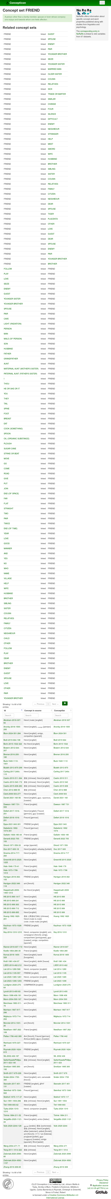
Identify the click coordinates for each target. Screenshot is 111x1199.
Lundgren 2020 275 (62, 984)
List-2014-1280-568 (12, 969)
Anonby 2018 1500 (62, 726)
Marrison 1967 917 (62, 1009)
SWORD (51, 149)
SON (6, 343)
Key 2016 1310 (60, 932)
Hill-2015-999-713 (11, 908)
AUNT (6, 363)
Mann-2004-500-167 (12, 999)
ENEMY (51, 44)
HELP (50, 139)
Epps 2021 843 (60, 824)
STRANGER (53, 134)
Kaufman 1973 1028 (62, 925)
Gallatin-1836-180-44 (13, 834)
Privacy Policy (102, 1180)
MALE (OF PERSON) (13, 338)
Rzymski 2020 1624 (62, 1049)
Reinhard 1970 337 (62, 1042)
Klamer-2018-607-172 (13, 946)
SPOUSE (52, 39)
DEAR (50, 203)
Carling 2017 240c (61, 771)
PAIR (50, 49)
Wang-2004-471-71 (12, 1145)
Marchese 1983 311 (62, 1003)
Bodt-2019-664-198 (12, 740)
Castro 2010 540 (61, 782)
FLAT (6, 503)
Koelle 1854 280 (61, 950)
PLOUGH (8, 443)
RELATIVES (53, 84)
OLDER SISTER (55, 74)
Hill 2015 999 (59, 896)
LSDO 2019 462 (60, 965)
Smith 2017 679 (60, 1073)
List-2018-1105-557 (12, 973)
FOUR (50, 109)
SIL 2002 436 (59, 1056)
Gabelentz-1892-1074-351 (11, 829)
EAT (5, 423)
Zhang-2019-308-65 (12, 1167)
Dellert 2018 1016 (61, 817)
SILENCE (52, 114)
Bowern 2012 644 (61, 747)
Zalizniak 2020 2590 (62, 1153)
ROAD (6, 473)
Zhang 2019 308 (61, 1167)
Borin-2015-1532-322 (13, 743)
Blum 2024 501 (60, 733)
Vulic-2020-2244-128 (12, 1125)
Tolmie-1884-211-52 (12, 1115)
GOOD (7, 543)
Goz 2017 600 (60, 849)
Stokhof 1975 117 (61, 1096)
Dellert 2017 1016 (61, 811)
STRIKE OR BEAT (11, 453)
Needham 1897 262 (62, 1029)
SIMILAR (52, 99)
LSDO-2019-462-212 (13, 965)
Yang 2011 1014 (61, 1149)
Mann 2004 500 (60, 999)
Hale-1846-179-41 (11, 866)
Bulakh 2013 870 (61, 767)
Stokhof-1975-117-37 (13, 1096)
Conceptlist (59, 710)
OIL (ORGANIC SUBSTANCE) (16, 438)
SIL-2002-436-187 (11, 1056)
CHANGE (52, 104)
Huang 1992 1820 (61, 916)
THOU (6, 383)
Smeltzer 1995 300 (62, 1066)
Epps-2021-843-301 (12, 824)
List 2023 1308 (60, 980)
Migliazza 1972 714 (62, 1016)
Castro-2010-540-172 (13, 782)
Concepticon (17, 3)
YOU (6, 393)
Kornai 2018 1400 (61, 954)
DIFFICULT (53, 119)
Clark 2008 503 (60, 793)
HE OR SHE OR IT (12, 388)
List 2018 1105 (60, 973)
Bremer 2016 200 (61, 754)
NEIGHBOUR (53, 129)
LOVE (50, 228)
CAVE (6, 318)
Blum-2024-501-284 (12, 733)
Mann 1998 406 (60, 995)
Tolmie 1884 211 (61, 1115)
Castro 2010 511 (61, 778)
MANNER (8, 548)
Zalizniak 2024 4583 (62, 1160)
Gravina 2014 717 (61, 853)
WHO (6, 568)
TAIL (6, 403)
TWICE (7, 523)
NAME (6, 573)
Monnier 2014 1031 (62, 1023)
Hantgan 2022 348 (62, 883)
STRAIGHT (8, 508)
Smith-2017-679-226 (12, 1073)
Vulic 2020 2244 (60, 1125)
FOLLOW (8, 268)
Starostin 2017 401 (62, 1083)
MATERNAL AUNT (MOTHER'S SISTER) (21, 368)
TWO (6, 513)
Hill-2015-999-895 (11, 912)
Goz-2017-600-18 (11, 849)
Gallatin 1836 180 (61, 834)
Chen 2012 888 (60, 789)
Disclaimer (103, 1182)
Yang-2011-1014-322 (13, 1149)
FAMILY (51, 188)
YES (5, 558)
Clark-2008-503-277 (12, 793)
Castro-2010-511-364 (13, 778)
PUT (6, 483)
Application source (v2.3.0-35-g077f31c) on (97, 1186)
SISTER (51, 173)
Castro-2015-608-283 (13, 786)
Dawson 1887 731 (61, 804)
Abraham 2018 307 (62, 720)
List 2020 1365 (60, 977)
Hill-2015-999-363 (11, 904)
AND (6, 553)
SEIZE (50, 59)
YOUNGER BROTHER (57, 54)
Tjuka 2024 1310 (61, 1108)
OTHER (51, 223)
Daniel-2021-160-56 (12, 797)
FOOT (6, 413)
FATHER (7, 353)
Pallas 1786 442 (60, 1036)
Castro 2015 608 (61, 786)
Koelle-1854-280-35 (12, 950)
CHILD (6, 638)
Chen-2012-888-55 (12, 789)
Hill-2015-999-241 (11, 900)
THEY (6, 398)
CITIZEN (51, 193)
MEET (50, 144)
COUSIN (51, 79)
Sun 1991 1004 (60, 1100)
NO (5, 563)
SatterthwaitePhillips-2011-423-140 (12, 1061)
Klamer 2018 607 (61, 946)
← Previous (39, 704)
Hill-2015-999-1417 (12, 896)
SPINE (6, 408)
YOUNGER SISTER (56, 64)
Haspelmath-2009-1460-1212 (11, 891)
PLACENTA (53, 218)
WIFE (50, 154)
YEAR (6, 533)
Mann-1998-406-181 (12, 995)
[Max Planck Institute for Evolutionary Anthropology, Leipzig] (8, 1183)
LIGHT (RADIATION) (13, 323)
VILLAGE (8, 578)
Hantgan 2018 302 (62, 876)
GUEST (51, 34)
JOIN (6, 488)
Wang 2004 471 (60, 1145)
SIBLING (51, 168)
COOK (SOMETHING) (13, 428)
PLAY (6, 273)
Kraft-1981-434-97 (11, 961)
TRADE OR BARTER (57, 94)
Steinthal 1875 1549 (62, 1090)
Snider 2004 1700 (61, 1077)
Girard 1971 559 (61, 845)
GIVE (6, 478)
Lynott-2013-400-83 (12, 991)
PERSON (8, 328)
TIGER (51, 213)
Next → (55, 704)
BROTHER (52, 163)
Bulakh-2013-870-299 (13, 767)
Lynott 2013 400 (60, 991)
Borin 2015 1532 (61, 743)
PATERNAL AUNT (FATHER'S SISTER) (20, 373)
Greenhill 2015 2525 (62, 859)
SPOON (7, 433)
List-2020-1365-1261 (13, 977)
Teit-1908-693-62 (11, 1104)
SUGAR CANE (10, 448)
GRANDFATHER (11, 358)
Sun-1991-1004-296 (12, 1100)
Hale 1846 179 (60, 866)
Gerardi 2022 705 (61, 838)
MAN (6, 333)
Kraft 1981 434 (60, 961)
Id (5, 710)
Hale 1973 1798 (60, 870)
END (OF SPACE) (11, 493)
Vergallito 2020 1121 (62, 1119)
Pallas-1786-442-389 (13, 1036)
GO (5, 463)
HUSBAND (52, 159)
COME (6, 468)
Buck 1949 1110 (61, 761)
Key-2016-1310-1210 (13, 932)
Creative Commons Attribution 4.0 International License (62, 1196)
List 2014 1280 (60, 969)
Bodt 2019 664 (60, 740)
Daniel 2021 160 (61, 797)
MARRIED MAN (54, 69)
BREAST (7, 418)
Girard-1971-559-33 (12, 845)
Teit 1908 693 (59, 1104)
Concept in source (32, 710)
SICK (50, 89)
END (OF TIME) (10, 528)
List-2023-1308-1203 (13, 980)
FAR (5, 498)
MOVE (6, 458)
